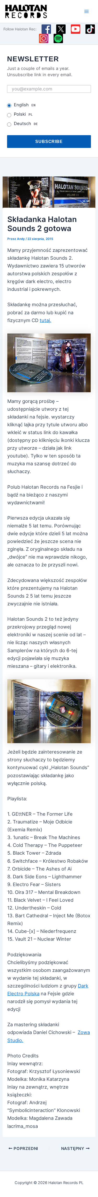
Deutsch (26, 123)
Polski (23, 114)
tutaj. (45, 320)
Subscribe (49, 141)
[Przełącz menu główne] (86, 11)
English (25, 104)
